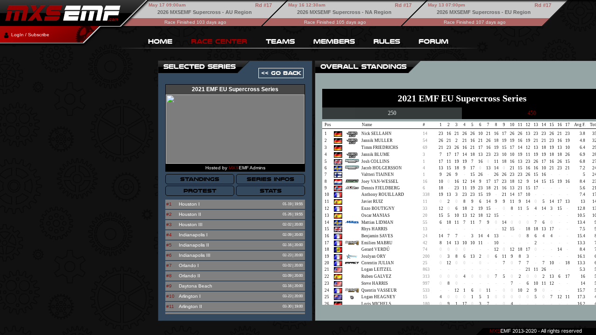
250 (392, 113)
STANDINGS (199, 179)
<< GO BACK (281, 73)
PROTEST (200, 191)
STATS (271, 191)
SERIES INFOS (270, 179)
